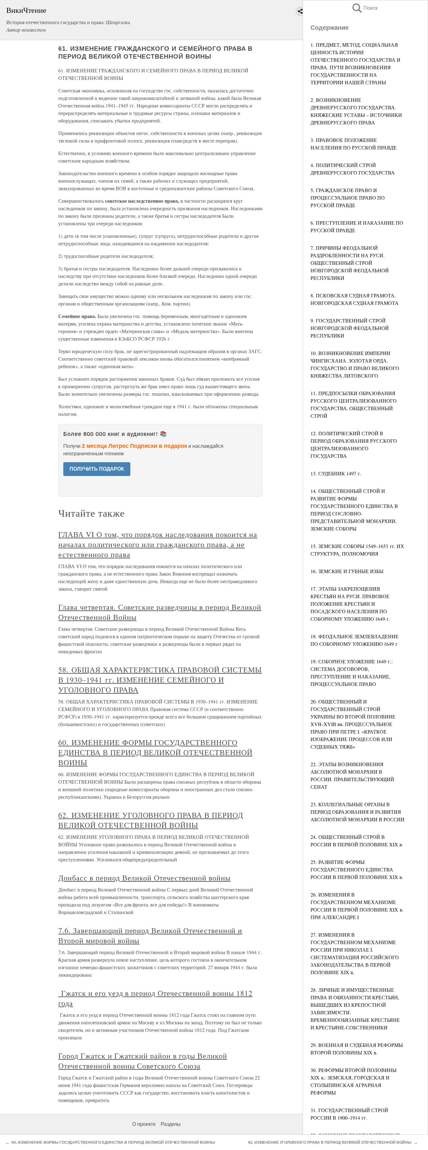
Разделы (171, 1124)
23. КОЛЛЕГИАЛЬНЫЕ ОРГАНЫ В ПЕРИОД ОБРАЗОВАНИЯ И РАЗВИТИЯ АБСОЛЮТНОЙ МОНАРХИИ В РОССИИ (358, 812)
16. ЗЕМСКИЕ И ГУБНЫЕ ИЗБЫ (347, 571)
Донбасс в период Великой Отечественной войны (144, 878)
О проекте (144, 1124)
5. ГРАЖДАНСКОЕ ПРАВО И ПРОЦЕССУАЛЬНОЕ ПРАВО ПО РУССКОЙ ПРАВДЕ (348, 197)
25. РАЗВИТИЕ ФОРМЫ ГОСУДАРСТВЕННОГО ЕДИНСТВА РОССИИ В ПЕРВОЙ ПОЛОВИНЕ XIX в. (357, 869)
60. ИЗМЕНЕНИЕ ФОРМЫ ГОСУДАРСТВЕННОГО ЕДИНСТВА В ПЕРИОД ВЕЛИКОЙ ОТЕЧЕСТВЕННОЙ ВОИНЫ (155, 752)
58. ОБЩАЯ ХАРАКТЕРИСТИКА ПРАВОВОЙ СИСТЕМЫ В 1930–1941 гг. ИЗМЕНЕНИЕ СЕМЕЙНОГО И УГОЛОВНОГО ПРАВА (160, 680)
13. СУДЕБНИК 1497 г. (336, 473)
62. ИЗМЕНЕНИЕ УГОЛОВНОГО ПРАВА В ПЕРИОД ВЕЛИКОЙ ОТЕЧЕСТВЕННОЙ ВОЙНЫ (150, 820)
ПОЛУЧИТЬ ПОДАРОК (97, 469)
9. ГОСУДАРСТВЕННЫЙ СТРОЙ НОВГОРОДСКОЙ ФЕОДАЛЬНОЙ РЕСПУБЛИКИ (350, 328)
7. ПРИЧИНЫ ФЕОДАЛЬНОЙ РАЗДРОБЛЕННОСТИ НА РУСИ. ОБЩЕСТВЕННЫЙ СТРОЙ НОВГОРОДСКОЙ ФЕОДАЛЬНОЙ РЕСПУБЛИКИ (350, 262)
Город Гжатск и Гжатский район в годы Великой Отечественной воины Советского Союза (142, 1061)
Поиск (364, 8)
